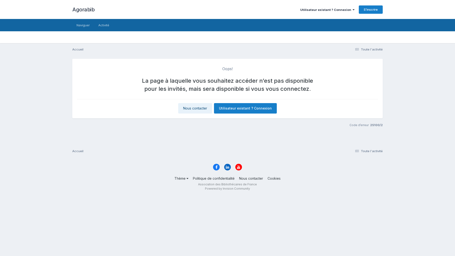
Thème (180, 178)
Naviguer (83, 25)
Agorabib (83, 9)
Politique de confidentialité (214, 178)
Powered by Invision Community (227, 188)
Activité (103, 25)
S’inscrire (371, 9)
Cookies (274, 178)
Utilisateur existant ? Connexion (326, 10)
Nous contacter (195, 108)
